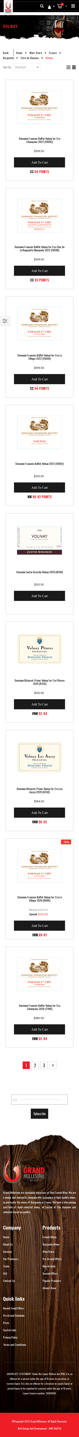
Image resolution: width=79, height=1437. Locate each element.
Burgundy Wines (51, 1244)
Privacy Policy (10, 1337)
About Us (8, 1244)
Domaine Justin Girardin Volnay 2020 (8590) (39, 572)
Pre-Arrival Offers (52, 1259)
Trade (6, 1266)
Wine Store (35, 53)
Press (6, 1323)
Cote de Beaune (30, 58)
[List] (74, 67)
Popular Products (52, 1280)
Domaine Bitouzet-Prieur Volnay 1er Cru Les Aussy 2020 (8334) (40, 790)
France (53, 53)
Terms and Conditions (14, 1344)
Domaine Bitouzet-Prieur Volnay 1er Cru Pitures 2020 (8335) (40, 682)
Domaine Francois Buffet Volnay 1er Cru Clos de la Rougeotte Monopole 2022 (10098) (39, 248)
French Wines (50, 1237)
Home (19, 53)
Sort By (7, 67)
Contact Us (9, 1280)
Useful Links (9, 1330)
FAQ (5, 1273)
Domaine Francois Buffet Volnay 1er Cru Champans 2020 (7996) (39, 1007)
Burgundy (8, 58)
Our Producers (10, 1259)
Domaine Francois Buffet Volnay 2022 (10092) (39, 463)
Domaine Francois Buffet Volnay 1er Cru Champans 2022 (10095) (39, 140)
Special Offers (50, 1273)
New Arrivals (49, 1266)
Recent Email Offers (13, 1308)
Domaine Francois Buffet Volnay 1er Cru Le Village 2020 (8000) (39, 899)
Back (6, 53)
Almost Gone (49, 1288)
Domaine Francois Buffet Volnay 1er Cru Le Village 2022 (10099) (39, 357)
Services (7, 1251)
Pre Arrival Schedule (13, 1315)
